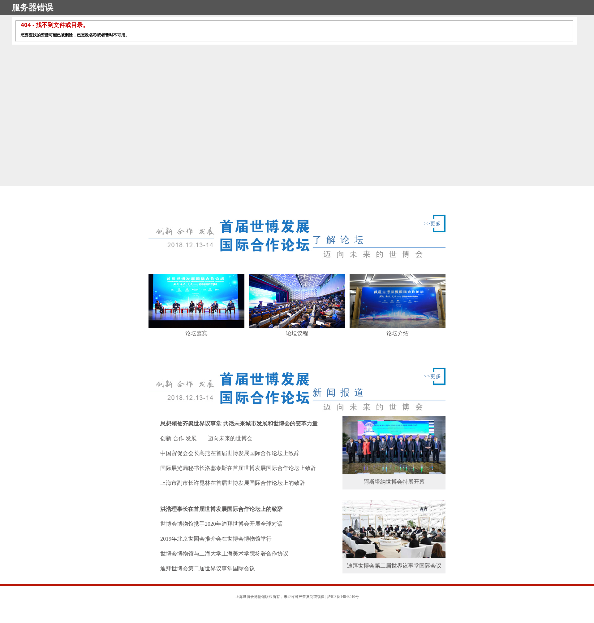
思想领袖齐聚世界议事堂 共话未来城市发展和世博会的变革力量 (239, 423)
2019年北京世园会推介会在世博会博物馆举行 (216, 539)
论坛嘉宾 (196, 333)
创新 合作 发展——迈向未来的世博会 (206, 438)
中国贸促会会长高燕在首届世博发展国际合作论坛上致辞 (229, 453)
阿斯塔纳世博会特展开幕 (394, 482)
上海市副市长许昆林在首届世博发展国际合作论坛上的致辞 (232, 483)
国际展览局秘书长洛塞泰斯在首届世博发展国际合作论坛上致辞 (238, 468)
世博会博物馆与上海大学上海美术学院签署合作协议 (224, 554)
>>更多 (432, 223)
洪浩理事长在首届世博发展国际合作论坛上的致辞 (221, 509)
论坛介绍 (397, 333)
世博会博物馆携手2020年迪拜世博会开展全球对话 (221, 524)
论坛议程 (297, 333)
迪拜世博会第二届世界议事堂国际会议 (207, 568)
